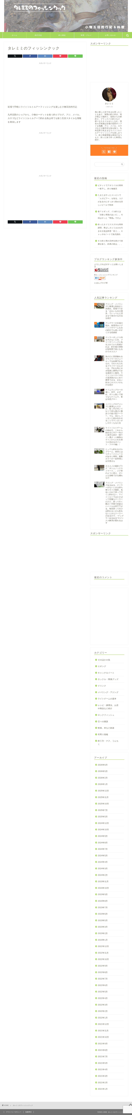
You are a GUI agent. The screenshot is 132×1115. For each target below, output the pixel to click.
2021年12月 (103, 1024)
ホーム (14, 35)
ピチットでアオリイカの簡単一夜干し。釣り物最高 (110, 187)
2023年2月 (103, 933)
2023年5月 (103, 920)
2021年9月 (103, 1043)
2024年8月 (103, 843)
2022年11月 (103, 953)
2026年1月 (103, 784)
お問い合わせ (110, 35)
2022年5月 (103, 992)
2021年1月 (103, 1089)
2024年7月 (103, 849)
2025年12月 (103, 791)
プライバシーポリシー (13, 1112)
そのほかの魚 (104, 660)
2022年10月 (103, 959)
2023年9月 (103, 894)
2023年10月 (103, 888)
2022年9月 (103, 966)
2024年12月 (103, 823)
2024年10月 (103, 829)
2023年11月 (103, 881)
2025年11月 (103, 797)
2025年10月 (103, 804)
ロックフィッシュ (106, 715)
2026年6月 (103, 765)
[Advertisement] (45, 83)
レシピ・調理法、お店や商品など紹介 (108, 707)
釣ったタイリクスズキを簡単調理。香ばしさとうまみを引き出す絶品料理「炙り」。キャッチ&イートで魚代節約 (110, 229)
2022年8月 (103, 972)
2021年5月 (103, 1063)
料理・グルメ (86, 35)
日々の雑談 (103, 721)
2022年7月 (103, 979)
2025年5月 (103, 816)
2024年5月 (103, 855)
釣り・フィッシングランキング (106, 275)
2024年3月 (103, 868)
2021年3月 (103, 1076)
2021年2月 (103, 1082)
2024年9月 (103, 836)
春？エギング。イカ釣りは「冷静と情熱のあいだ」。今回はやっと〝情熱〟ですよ (110, 215)
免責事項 (28, 1112)
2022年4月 (103, 998)
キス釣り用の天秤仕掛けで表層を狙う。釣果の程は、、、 (110, 242)
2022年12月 (103, 946)
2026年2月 (103, 778)
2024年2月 (103, 875)
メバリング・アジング (108, 692)
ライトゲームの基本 (107, 699)
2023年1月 (103, 940)
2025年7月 (103, 810)
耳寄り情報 (103, 734)
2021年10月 (103, 1037)
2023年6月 (103, 914)
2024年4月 (103, 862)
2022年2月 (103, 1011)
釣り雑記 (62, 35)
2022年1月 (103, 1018)
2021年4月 (103, 1069)
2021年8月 (103, 1050)
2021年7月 (103, 1056)
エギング (102, 666)
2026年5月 (103, 771)
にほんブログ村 (101, 283)
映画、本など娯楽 (106, 728)
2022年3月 (103, 1005)
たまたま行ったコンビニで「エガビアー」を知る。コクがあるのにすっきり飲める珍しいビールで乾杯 (110, 200)
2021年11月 (103, 1031)
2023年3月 (103, 927)
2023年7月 (103, 907)
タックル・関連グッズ (108, 679)
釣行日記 (38, 35)
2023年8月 (103, 901)
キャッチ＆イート (106, 673)
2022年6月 (103, 985)
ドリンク (102, 686)
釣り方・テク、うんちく (108, 742)
